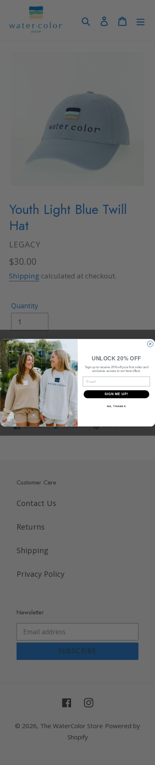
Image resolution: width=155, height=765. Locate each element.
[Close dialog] (150, 344)
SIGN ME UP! (116, 394)
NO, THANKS (116, 406)
